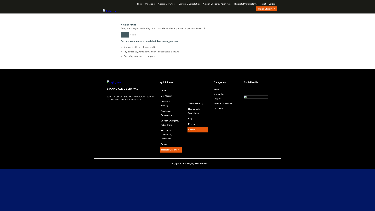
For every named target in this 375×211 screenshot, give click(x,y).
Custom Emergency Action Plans (217, 4)
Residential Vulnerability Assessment (250, 4)
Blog (190, 118)
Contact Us (193, 130)
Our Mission (150, 4)
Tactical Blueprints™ (266, 9)
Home (139, 4)
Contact (272, 4)
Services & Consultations (189, 4)
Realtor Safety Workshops (194, 111)
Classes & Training (166, 4)
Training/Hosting (195, 103)
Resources (193, 124)
